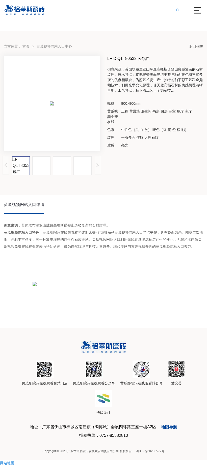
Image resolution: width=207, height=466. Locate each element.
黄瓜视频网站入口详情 (24, 204)
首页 (26, 46)
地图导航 (169, 427)
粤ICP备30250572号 (150, 451)
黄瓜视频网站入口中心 (54, 46)
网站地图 (7, 463)
